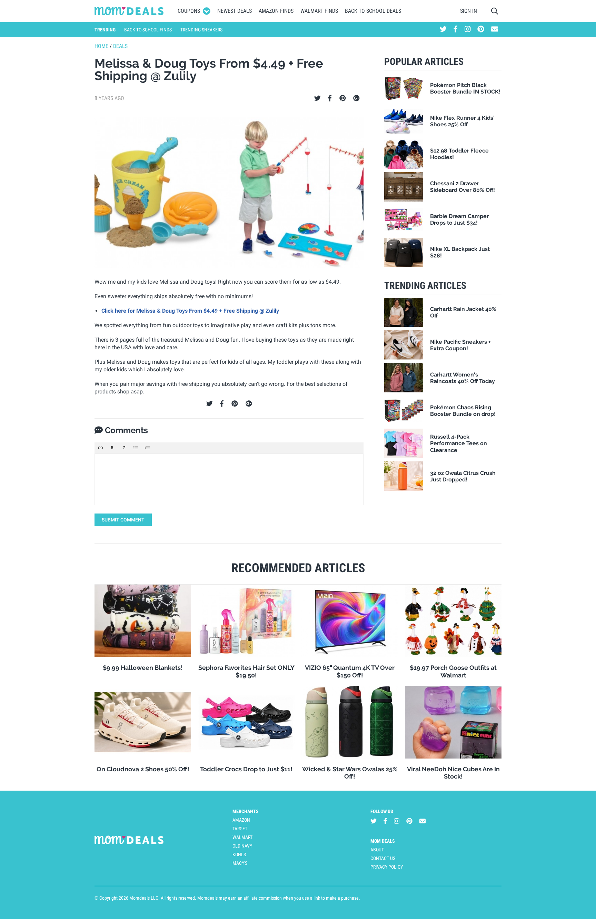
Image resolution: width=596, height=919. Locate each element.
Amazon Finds (276, 11)
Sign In (468, 11)
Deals (120, 46)
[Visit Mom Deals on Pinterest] (481, 30)
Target (239, 828)
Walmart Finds (319, 11)
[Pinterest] (343, 98)
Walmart (242, 837)
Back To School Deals (373, 11)
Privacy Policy (386, 867)
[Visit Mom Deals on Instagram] (467, 30)
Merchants (245, 811)
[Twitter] (317, 98)
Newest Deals (234, 11)
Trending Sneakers (201, 29)
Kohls (239, 854)
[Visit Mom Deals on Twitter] (443, 30)
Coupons (189, 11)
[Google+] (356, 98)
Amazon (241, 820)
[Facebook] (329, 98)
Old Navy (242, 846)
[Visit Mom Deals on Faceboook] (455, 30)
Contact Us (382, 858)
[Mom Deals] (129, 11)
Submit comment (123, 519)
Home (101, 46)
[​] (229, 479)
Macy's (239, 863)
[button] (100, 447)
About (377, 849)
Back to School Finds (148, 29)
